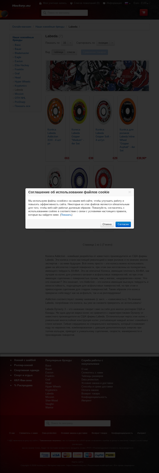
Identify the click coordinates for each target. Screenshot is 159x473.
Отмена (107, 224)
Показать (66, 214)
